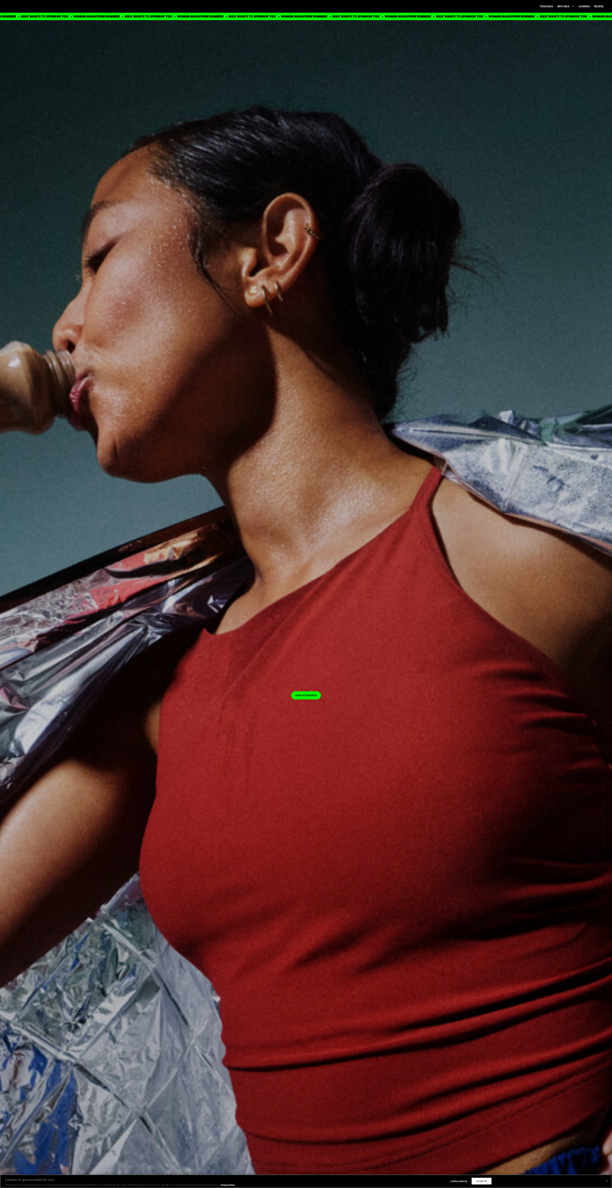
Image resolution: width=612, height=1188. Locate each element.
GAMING (584, 6)
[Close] (606, 1180)
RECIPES (599, 6)
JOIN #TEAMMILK (306, 695)
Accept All (481, 1180)
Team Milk (546, 6)
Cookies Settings (458, 1180)
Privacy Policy (228, 1184)
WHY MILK (563, 6)
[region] (306, 1181)
